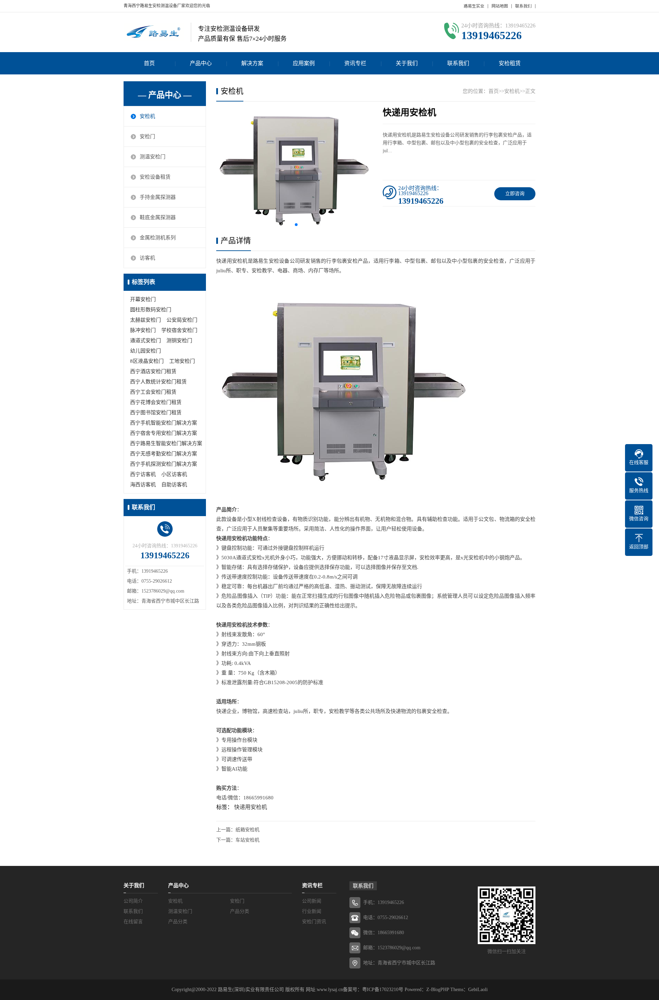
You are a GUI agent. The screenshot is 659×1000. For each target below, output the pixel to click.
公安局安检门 (181, 320)
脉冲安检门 (143, 330)
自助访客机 (174, 484)
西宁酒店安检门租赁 (153, 371)
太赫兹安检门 (145, 320)
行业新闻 (311, 911)
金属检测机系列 (158, 237)
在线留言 (133, 921)
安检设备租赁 (155, 177)
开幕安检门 (143, 299)
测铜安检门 (179, 340)
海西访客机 (143, 484)
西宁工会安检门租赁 (153, 392)
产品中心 (201, 63)
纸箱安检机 (247, 829)
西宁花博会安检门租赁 (156, 402)
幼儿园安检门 (145, 351)
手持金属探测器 (158, 197)
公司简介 (133, 901)
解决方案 (252, 63)
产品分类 (239, 911)
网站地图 (500, 6)
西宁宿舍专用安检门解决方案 (163, 433)
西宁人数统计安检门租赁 (158, 381)
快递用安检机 (250, 807)
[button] (296, 224)
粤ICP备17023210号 (382, 989)
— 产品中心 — (165, 95)
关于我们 (407, 63)
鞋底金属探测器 (158, 217)
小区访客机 (174, 474)
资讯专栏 (355, 63)
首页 (149, 63)
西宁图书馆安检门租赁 (156, 412)
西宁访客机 (143, 474)
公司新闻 (311, 901)
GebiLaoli (478, 989)
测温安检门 (152, 156)
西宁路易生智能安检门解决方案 (166, 443)
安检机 (147, 116)
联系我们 (523, 6)
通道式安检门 (145, 340)
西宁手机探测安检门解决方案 (163, 464)
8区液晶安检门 (147, 361)
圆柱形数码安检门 (150, 309)
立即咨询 (514, 193)
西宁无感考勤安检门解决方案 (163, 453)
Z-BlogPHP (437, 989)
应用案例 (304, 63)
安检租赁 (510, 63)
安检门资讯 (314, 921)
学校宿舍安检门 (179, 330)
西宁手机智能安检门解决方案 (163, 423)
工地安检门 (182, 361)
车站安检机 (247, 840)
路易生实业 (474, 6)
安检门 (147, 136)
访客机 (147, 258)
